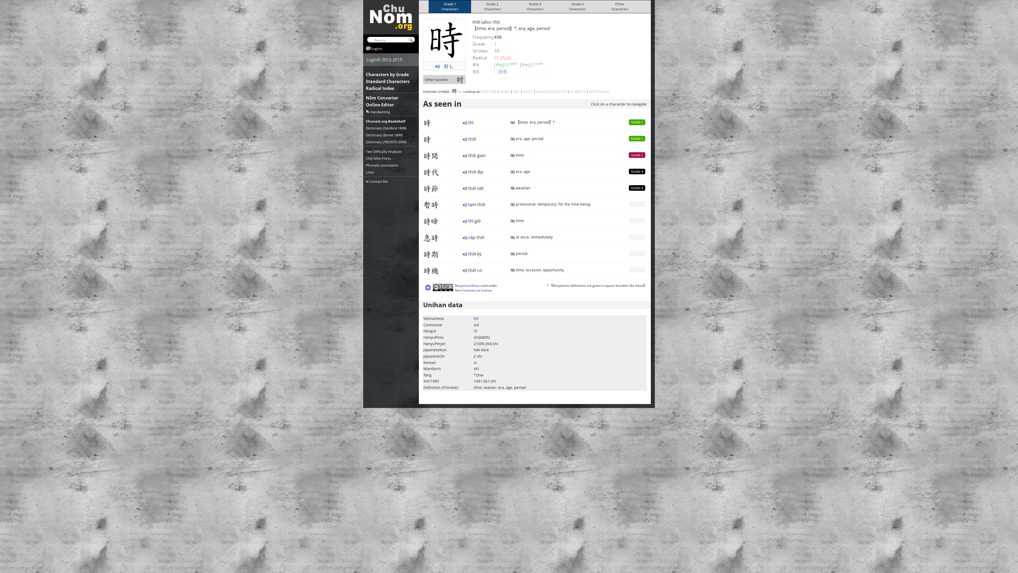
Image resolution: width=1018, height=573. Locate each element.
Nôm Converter (382, 98)
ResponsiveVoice (467, 285)
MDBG (505, 91)
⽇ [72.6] (502, 58)
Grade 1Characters (449, 6)
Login (371, 60)
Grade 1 (637, 122)
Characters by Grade (387, 74)
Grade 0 (637, 204)
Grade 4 (637, 171)
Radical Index (380, 88)
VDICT (528, 91)
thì (476, 318)
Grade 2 (637, 155)
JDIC (516, 91)
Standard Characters (388, 81)
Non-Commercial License (473, 290)
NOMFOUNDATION (551, 91)
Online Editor (380, 105)
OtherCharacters (619, 6)
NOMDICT (578, 91)
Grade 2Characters (492, 6)
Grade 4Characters (577, 6)
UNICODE (488, 91)
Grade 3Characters (534, 6)
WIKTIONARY (599, 91)
